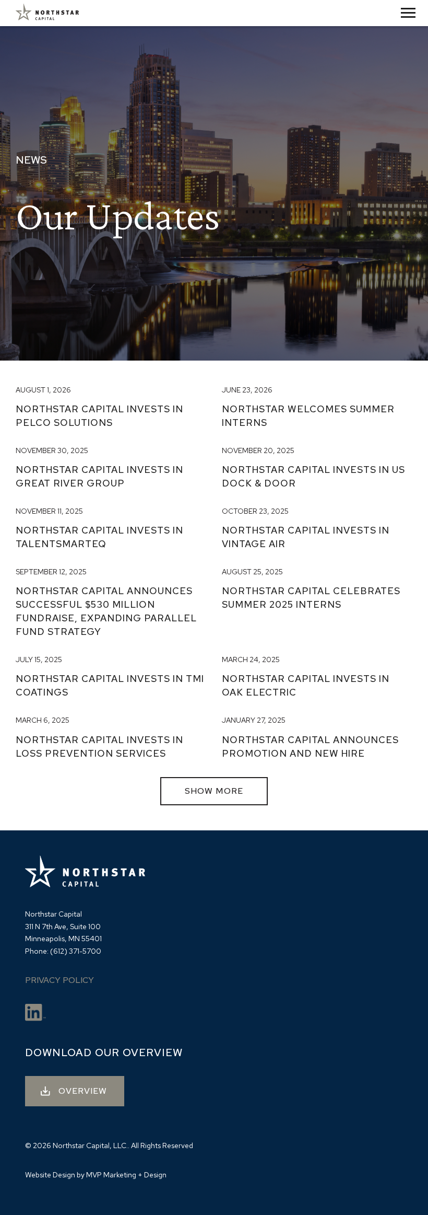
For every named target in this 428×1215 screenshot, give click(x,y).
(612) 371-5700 (75, 951)
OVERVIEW (82, 1090)
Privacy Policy (59, 980)
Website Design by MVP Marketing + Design (96, 1174)
